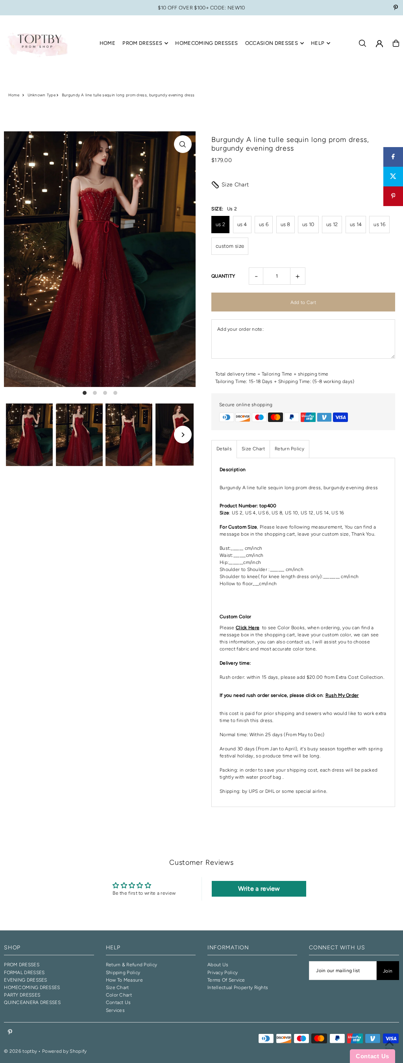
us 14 (356, 224)
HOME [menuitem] (107, 43)
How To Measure (124, 980)
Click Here (247, 627)
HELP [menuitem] (317, 43)
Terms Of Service (226, 980)
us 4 (242, 224)
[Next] (183, 435)
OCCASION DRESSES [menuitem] (271, 43)
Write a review (259, 888)
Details (224, 448)
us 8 (285, 224)
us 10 (308, 224)
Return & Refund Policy (131, 964)
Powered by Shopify (64, 1051)
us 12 (332, 224)
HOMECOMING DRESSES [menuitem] (206, 43)
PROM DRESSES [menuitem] (142, 43)
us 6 (263, 224)
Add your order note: (240, 329)
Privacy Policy (222, 972)
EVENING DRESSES (25, 980)
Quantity (223, 276)
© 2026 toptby (20, 1051)
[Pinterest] (396, 8)
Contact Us (118, 1002)
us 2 (220, 224)
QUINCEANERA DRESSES (32, 1002)
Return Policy (289, 448)
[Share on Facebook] (393, 157)
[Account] (379, 43)
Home (13, 95)
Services (115, 1010)
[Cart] (396, 43)
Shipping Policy (123, 972)
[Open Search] (362, 43)
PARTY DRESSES (22, 995)
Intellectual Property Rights (237, 987)
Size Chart (235, 184)
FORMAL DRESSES (24, 972)
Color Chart (119, 995)
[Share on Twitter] (393, 176)
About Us (217, 964)
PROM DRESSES (21, 964)
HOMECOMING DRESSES (32, 987)
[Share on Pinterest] (393, 196)
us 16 (379, 224)
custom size (230, 246)
